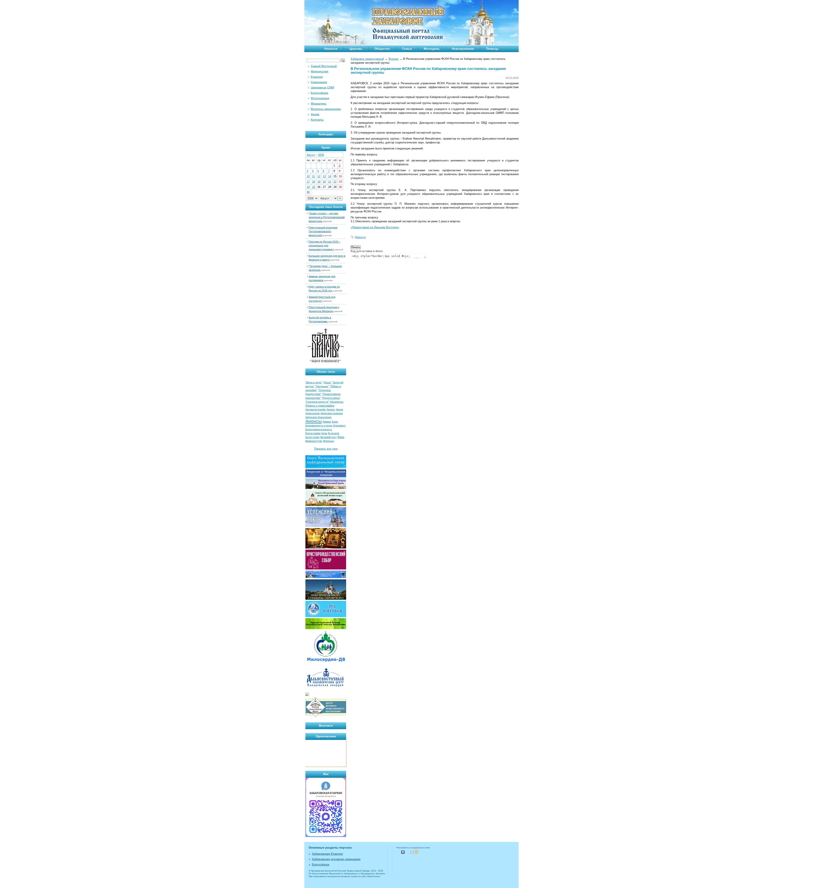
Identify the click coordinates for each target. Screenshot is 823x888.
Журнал (393, 58)
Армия (327, 421)
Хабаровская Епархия (327, 853)
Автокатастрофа (315, 409)
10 (308, 176)
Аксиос (331, 409)
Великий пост (328, 437)
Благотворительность (318, 429)
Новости (330, 48)
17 (308, 181)
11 (313, 176)
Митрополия (319, 71)
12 (318, 176)
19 (318, 181)
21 (329, 181)
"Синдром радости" (317, 401)
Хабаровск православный (367, 58)
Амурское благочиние (318, 417)
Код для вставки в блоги (367, 251)
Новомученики (463, 48)
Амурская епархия (331, 413)
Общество (382, 48)
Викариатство (313, 441)
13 (324, 176)
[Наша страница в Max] (325, 836)
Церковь (355, 48)
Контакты (317, 119)
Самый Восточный (324, 66)
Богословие (313, 433)
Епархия (317, 76)
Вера (341, 437)
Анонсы (313, 421)
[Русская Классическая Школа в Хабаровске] (325, 716)
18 (313, 181)
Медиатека (318, 103)
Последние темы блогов (326, 207)
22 (334, 181)
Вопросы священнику (326, 109)
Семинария (319, 82)
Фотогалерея (320, 98)
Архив (315, 114)
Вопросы (328, 441)
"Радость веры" (331, 398)
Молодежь (432, 48)
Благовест (339, 425)
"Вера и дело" (313, 382)
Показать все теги (326, 448)
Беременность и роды (318, 425)
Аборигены (336, 401)
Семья (407, 48)
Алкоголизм (312, 413)
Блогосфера (319, 93)
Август (311, 154)
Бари (335, 421)
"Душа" (327, 382)
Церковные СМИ (322, 87)
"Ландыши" (322, 386)
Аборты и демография (319, 405)
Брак (324, 433)
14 (329, 176)
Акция (339, 409)
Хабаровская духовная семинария (336, 859)
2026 (321, 154)
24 (308, 187)
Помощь (492, 48)
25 (313, 187)
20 (324, 181)
